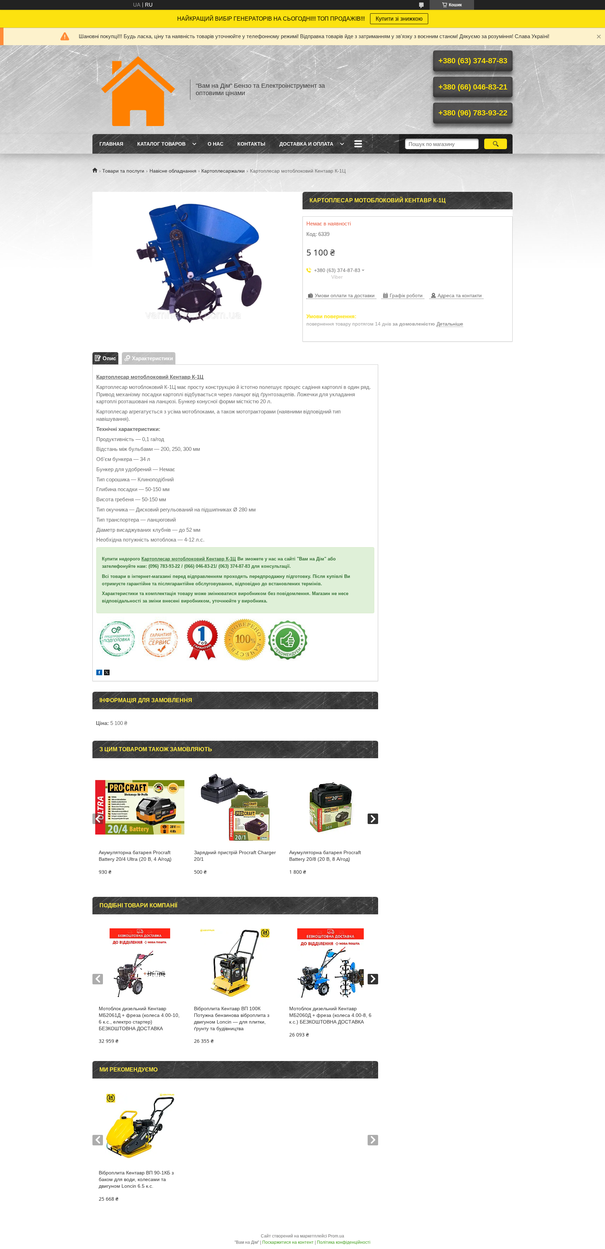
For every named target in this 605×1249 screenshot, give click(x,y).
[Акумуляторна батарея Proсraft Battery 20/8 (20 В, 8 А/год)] (330, 807)
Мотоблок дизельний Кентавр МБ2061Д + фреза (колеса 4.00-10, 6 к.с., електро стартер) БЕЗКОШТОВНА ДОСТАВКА (139, 1018)
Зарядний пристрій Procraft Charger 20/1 (235, 856)
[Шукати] (495, 144)
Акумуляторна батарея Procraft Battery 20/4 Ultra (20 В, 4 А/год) (135, 856)
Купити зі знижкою (399, 19)
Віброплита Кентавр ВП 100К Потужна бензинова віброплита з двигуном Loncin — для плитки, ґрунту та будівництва (231, 1018)
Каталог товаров (161, 144)
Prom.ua (336, 1236)
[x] (107, 673)
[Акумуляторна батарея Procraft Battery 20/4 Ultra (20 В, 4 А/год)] (140, 807)
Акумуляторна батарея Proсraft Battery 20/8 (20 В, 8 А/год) (325, 856)
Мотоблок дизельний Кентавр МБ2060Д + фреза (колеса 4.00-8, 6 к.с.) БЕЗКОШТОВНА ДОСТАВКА (330, 1015)
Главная (111, 144)
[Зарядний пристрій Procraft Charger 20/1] (235, 807)
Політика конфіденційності (343, 1242)
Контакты (251, 144)
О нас (215, 144)
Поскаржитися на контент (288, 1242)
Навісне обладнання (172, 171)
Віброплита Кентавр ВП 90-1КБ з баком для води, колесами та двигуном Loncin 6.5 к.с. (136, 1179)
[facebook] (99, 673)
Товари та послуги (123, 171)
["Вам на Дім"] (137, 89)
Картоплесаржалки (223, 171)
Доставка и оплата (306, 144)
